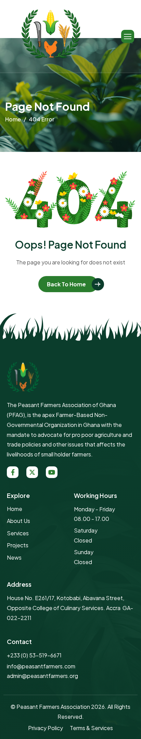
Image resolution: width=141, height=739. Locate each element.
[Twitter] (32, 472)
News (14, 557)
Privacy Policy (45, 727)
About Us (18, 520)
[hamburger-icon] (127, 36)
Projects (17, 545)
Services (18, 533)
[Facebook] (12, 472)
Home (14, 508)
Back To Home (66, 284)
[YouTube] (51, 472)
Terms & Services (91, 727)
